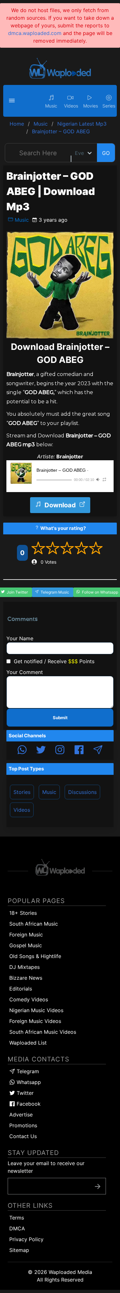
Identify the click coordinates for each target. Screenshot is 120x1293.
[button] (12, 101)
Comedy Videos (28, 999)
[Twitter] (41, 750)
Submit (60, 717)
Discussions (82, 792)
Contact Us (23, 1136)
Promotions (23, 1125)
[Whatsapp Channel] (22, 750)
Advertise (21, 1114)
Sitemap (19, 1250)
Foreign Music (26, 934)
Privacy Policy (26, 1239)
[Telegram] (98, 750)
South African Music (33, 924)
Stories (21, 792)
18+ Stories (23, 913)
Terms (16, 1217)
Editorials (20, 988)
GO (106, 153)
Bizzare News (25, 978)
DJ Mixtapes (24, 967)
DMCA (17, 1228)
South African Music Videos (42, 1032)
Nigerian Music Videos (36, 1010)
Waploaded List (28, 1042)
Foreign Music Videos (35, 1021)
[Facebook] (79, 750)
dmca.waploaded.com (34, 33)
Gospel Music (25, 945)
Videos (21, 810)
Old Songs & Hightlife (35, 956)
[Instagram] (60, 750)
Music (21, 220)
